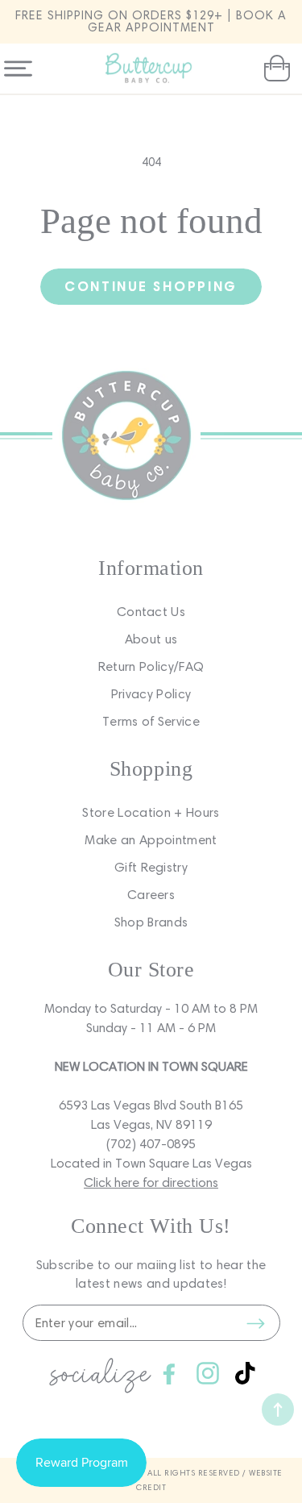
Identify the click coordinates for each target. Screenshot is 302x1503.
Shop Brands (151, 922)
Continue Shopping (150, 285)
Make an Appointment (151, 839)
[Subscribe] (256, 1323)
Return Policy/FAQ (151, 666)
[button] (275, 69)
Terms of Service (151, 721)
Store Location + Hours (150, 812)
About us (151, 639)
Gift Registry (151, 867)
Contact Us (151, 611)
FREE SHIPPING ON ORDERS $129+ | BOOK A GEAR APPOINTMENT (151, 21)
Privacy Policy (151, 694)
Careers (151, 894)
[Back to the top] (278, 1409)
